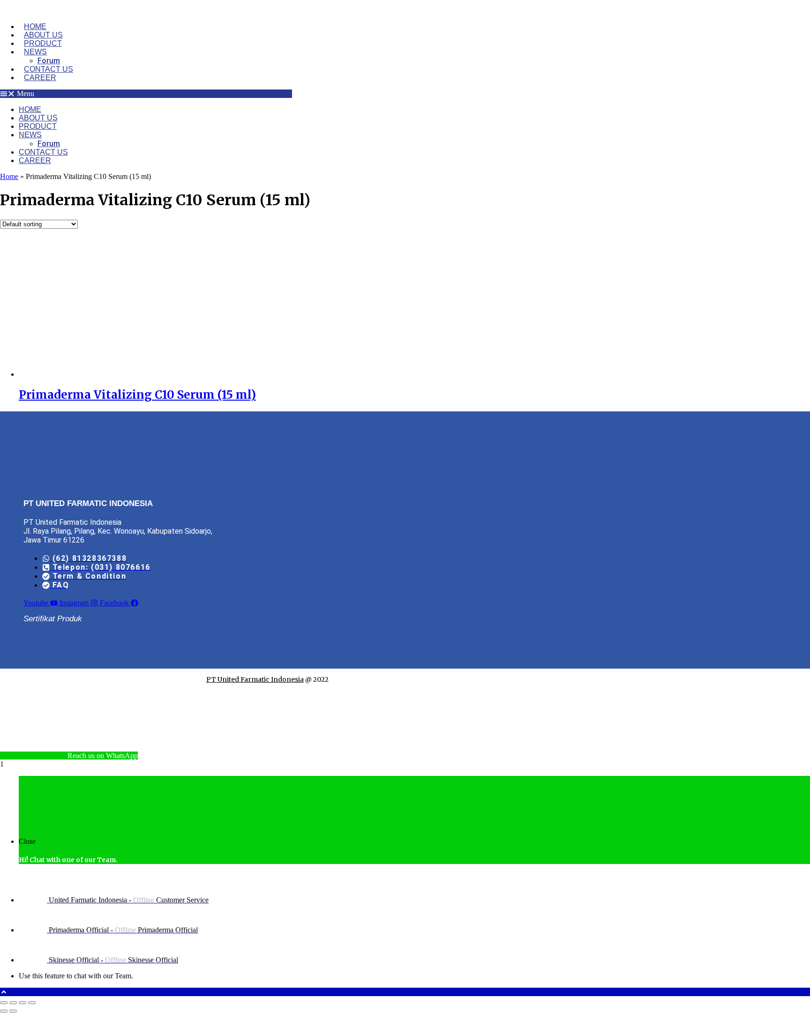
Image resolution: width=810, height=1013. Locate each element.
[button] (146, 93)
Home (35, 26)
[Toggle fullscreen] (13, 1002)
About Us (43, 35)
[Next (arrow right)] (13, 1011)
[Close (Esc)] (32, 1002)
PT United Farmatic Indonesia (255, 679)
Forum (49, 60)
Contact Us (48, 69)
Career (40, 78)
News (35, 52)
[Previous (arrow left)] (4, 1011)
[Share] (22, 1002)
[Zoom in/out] (4, 1002)
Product (43, 43)
